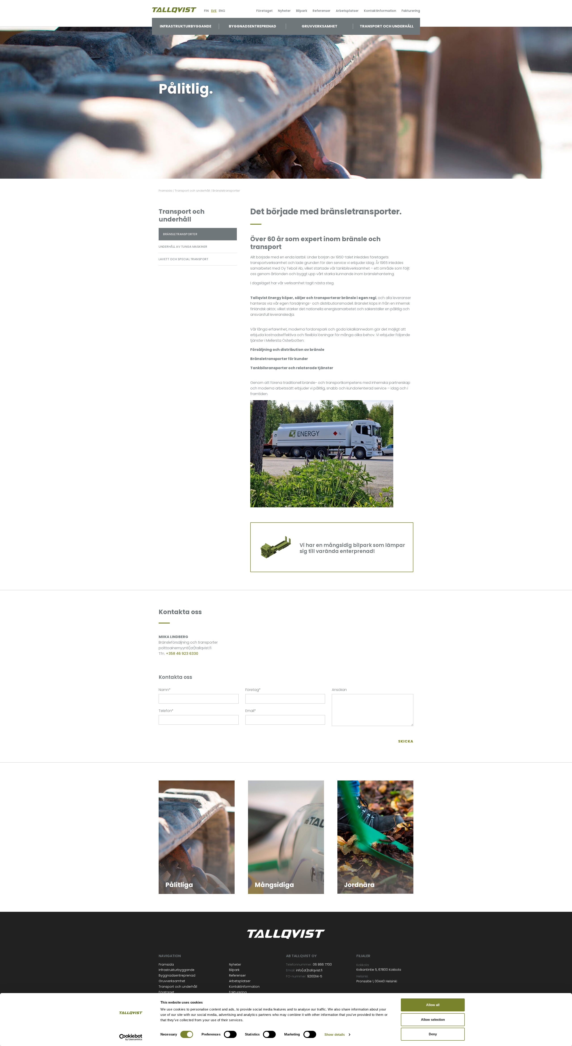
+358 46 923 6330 (182, 653)
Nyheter (284, 10)
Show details (334, 1034)
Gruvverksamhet (319, 26)
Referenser (321, 10)
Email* (250, 710)
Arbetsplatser (347, 10)
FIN (206, 10)
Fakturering (411, 10)
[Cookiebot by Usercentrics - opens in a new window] (130, 1037)
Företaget (264, 10)
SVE (214, 10)
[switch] (230, 1034)
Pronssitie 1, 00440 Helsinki (376, 981)
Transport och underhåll (387, 26)
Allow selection (433, 1019)
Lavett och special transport (183, 259)
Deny (433, 1034)
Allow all (433, 1005)
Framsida (166, 964)
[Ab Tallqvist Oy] (174, 9)
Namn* (165, 689)
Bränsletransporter (180, 234)
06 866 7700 (322, 964)
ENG (222, 10)
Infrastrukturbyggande (185, 26)
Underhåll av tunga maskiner (183, 247)
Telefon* (166, 710)
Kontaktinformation (380, 10)
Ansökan (339, 689)
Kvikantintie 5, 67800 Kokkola (378, 969)
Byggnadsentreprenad (252, 26)
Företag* (253, 689)
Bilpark (301, 10)
